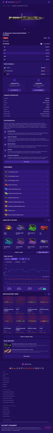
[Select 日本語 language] (36, 368)
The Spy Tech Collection (8, 394)
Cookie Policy (6, 382)
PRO (4, 376)
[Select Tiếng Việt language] (29, 368)
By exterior (7, 258)
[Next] (49, 220)
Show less (26, 161)
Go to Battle (14, 90)
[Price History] (15, 64)
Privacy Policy (6, 378)
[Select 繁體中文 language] (33, 368)
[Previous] (45, 220)
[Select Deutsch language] (15, 368)
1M (22, 258)
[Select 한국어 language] (38, 368)
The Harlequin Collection (8, 402)
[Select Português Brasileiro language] (24, 368)
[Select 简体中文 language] (31, 368)
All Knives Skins (6, 416)
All (28, 258)
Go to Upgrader (38, 90)
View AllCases (19, 252)
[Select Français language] (17, 368)
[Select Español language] (12, 368)
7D (20, 258)
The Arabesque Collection (8, 392)
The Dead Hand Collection (9, 396)
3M (25, 258)
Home (4, 5)
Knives (8, 5)
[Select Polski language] (22, 368)
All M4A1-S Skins (6, 412)
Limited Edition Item (7, 398)
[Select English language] (10, 368)
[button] (8, 305)
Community (5, 374)
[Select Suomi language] (43, 368)
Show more (27, 356)
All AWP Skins (6, 414)
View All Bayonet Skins (26, 336)
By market (14, 258)
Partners (5, 384)
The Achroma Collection (8, 400)
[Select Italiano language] (19, 368)
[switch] (41, 44)
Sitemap (5, 386)
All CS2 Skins (5, 407)
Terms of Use (6, 380)
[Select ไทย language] (40, 368)
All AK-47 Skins (6, 410)
